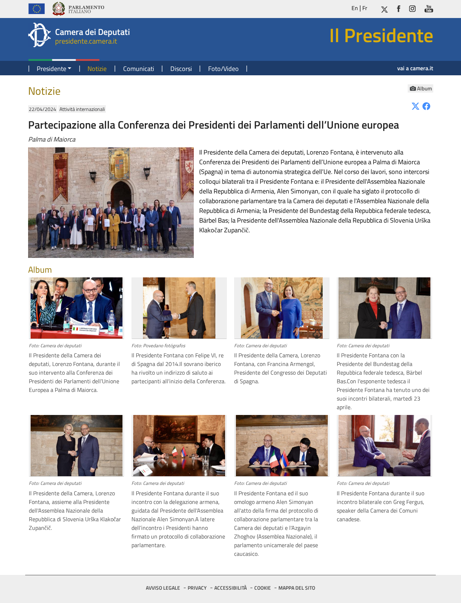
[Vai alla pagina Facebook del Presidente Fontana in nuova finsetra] (398, 8)
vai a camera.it (415, 68)
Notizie (97, 68)
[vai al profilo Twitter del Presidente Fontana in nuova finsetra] (384, 8)
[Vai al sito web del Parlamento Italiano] (78, 8)
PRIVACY (197, 587)
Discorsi (181, 68)
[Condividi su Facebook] (426, 106)
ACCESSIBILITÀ (230, 587)
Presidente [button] (51, 68)
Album (424, 88)
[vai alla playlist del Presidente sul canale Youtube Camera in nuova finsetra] (428, 8)
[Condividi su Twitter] (416, 106)
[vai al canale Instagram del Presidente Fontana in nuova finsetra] (412, 8)
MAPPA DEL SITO (296, 587)
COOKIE (262, 587)
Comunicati (138, 68)
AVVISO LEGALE (163, 587)
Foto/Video (223, 68)
